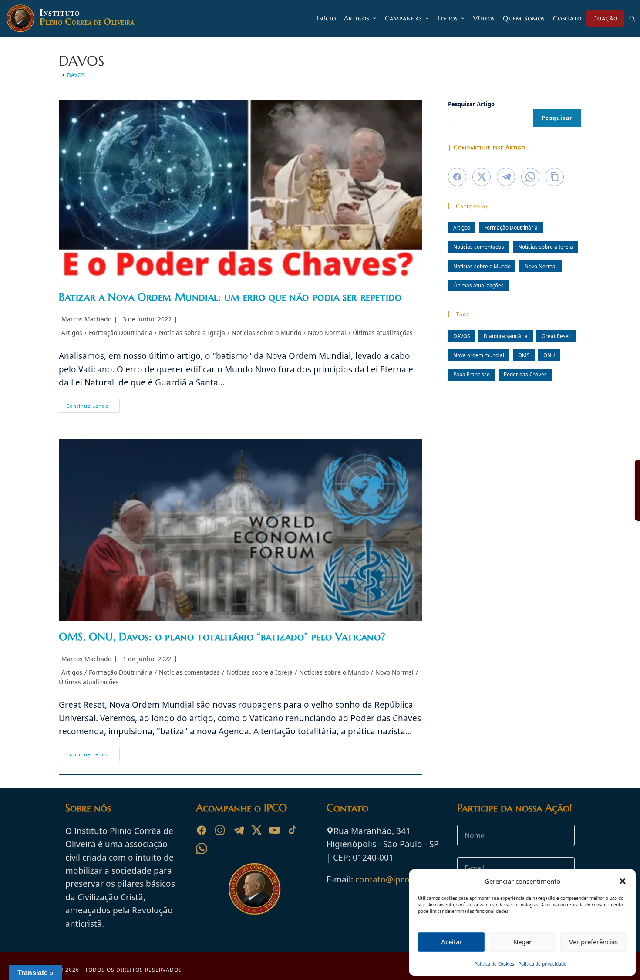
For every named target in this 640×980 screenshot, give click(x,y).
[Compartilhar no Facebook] (457, 177)
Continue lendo (93, 407)
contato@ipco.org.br (396, 879)
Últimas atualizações (383, 332)
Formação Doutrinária (120, 332)
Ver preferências (593, 941)
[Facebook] (201, 830)
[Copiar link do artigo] (555, 177)
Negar (522, 941)
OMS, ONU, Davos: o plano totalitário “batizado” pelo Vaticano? (222, 636)
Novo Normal (327, 332)
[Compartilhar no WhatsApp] (530, 177)
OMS (523, 354)
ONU (549, 354)
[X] (256, 830)
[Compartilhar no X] (481, 177)
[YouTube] (274, 830)
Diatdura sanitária (506, 335)
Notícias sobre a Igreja (192, 332)
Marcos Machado (86, 319)
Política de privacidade (542, 964)
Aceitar (451, 941)
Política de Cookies (494, 964)
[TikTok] (293, 830)
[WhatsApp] (201, 848)
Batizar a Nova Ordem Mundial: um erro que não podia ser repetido (230, 297)
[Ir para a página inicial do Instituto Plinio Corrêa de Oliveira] (255, 888)
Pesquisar (557, 118)
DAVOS (76, 75)
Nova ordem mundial (478, 354)
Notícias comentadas (189, 672)
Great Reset (556, 335)
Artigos (71, 332)
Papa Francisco (471, 374)
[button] (622, 881)
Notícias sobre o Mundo (266, 332)
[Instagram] (220, 830)
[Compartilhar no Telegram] (506, 177)
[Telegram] (238, 830)
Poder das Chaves (525, 374)
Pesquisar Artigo (471, 104)
